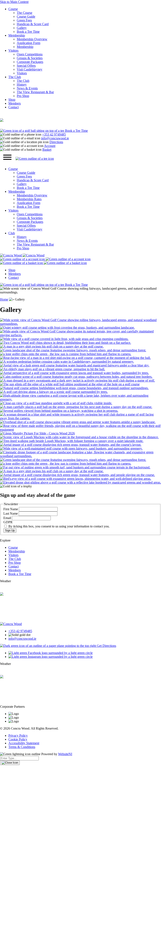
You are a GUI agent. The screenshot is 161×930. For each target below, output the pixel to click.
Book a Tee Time (28, 31)
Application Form (28, 43)
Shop (11, 99)
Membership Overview (32, 39)
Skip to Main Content (14, 2)
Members (14, 103)
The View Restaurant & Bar (35, 92)
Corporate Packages (30, 62)
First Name (11, 509)
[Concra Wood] (22, 255)
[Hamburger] (7, 158)
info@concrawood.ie (55, 138)
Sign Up (10, 530)
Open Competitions (30, 54)
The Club (14, 77)
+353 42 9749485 (54, 134)
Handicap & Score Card (33, 24)
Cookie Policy (17, 739)
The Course (24, 12)
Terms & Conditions (21, 747)
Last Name (11, 513)
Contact (13, 107)
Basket (46, 149)
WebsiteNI (65, 754)
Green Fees (24, 20)
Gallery (22, 28)
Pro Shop (23, 96)
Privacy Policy (18, 735)
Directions (56, 142)
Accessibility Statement (23, 743)
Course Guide (26, 16)
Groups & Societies (30, 58)
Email (7, 518)
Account (49, 146)
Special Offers (26, 65)
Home (4, 299)
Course (13, 9)
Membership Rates (29, 199)
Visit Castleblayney (29, 69)
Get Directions (106, 645)
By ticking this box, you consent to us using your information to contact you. (59, 526)
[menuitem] (84, 178)
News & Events (27, 88)
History (22, 84)
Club (11, 233)
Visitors (13, 50)
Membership (16, 35)
